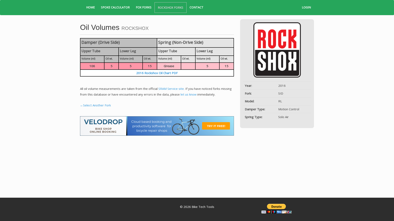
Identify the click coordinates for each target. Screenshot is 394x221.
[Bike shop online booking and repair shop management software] (157, 126)
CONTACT (196, 7)
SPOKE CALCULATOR (115, 7)
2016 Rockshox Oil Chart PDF (157, 73)
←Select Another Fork (95, 105)
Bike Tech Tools (203, 207)
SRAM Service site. (171, 89)
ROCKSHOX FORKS (170, 7)
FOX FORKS (143, 7)
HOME (90, 7)
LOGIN (306, 7)
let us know (189, 94)
